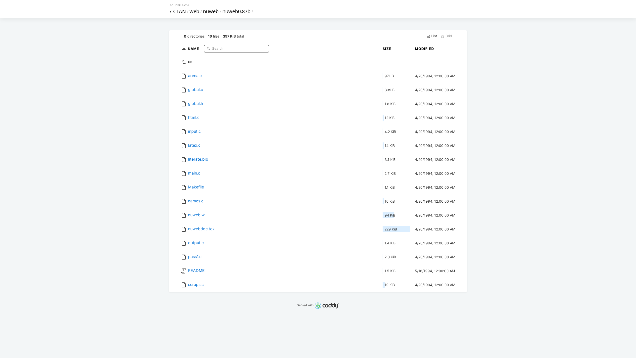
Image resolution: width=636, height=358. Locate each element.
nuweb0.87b (236, 11)
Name (194, 48)
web (194, 11)
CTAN (179, 11)
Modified (424, 48)
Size (387, 48)
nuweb (211, 11)
